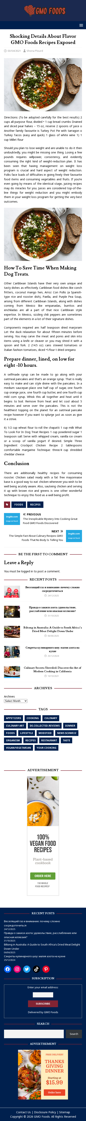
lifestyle (26, 733)
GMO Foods (51, 1012)
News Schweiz (66, 733)
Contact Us (23, 1112)
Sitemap (64, 1112)
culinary (50, 718)
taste (66, 740)
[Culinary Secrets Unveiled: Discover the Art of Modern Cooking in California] (12, 676)
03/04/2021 (14, 51)
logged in (27, 571)
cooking (33, 718)
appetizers (13, 718)
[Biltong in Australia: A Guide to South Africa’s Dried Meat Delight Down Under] (12, 635)
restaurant (49, 740)
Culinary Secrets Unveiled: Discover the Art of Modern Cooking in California (52, 669)
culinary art (15, 725)
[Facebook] (7, 969)
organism (13, 740)
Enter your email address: (43, 987)
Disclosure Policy (45, 1112)
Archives (9, 696)
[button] (80, 25)
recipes (35, 504)
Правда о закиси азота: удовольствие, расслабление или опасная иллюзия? (52, 609)
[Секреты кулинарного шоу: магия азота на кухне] (12, 656)
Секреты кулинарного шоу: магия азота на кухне (52, 649)
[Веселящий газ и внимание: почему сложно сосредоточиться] (12, 595)
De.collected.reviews (45, 725)
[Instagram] (17, 969)
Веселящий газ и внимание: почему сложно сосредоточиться (52, 589)
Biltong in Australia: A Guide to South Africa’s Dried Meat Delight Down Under (52, 629)
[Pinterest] (46, 969)
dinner (70, 725)
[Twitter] (26, 969)
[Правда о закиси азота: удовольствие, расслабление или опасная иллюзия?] (12, 615)
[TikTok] (36, 969)
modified (45, 733)
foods (18, 504)
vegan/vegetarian (18, 747)
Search (74, 1034)
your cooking (46, 747)
